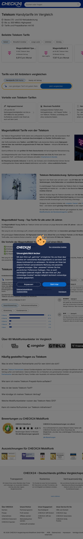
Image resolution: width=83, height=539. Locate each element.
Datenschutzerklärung (24, 289)
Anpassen (28, 284)
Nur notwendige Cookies (57, 247)
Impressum (62, 292)
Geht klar (54, 284)
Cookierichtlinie (22, 292)
